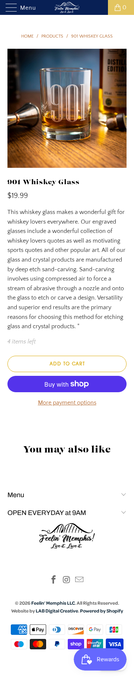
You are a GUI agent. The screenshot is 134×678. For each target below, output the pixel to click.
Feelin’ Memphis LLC (53, 602)
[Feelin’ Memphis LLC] (67, 7)
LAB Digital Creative (57, 610)
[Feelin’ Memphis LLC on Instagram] (66, 581)
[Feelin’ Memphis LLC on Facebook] (53, 581)
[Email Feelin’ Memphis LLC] (79, 581)
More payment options (67, 402)
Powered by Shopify (101, 610)
